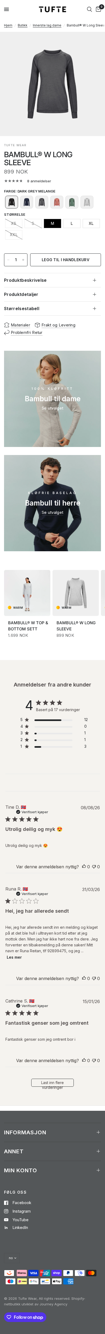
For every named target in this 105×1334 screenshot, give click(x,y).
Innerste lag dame (47, 25)
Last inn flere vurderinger (52, 1083)
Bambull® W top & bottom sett (28, 625)
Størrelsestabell (21, 308)
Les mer (14, 957)
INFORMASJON (25, 1132)
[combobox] (89, 9)
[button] (11, 202)
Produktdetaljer (21, 294)
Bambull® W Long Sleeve (76, 625)
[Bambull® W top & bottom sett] (27, 593)
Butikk (22, 25)
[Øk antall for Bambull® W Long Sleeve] (23, 260)
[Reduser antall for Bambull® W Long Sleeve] (8, 260)
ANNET (14, 1151)
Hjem (8, 25)
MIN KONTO (20, 1170)
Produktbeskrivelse (25, 280)
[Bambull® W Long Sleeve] (75, 593)
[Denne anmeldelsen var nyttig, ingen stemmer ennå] (84, 866)
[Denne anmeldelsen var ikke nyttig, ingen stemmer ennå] (94, 866)
